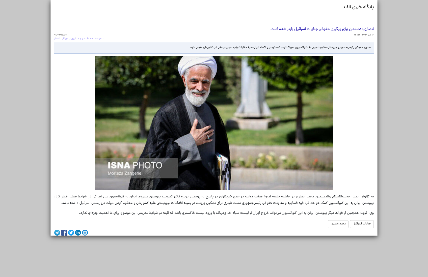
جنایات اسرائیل (362, 224)
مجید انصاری (338, 224)
